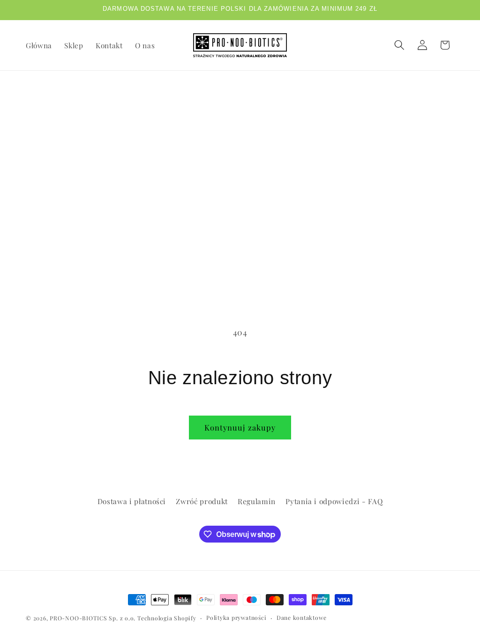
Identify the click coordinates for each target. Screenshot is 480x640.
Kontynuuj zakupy (240, 427)
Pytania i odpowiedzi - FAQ (333, 501)
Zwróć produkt (202, 501)
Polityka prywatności (236, 617)
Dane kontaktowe (302, 617)
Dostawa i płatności (132, 501)
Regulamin (257, 501)
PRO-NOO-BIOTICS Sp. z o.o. (93, 618)
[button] (399, 45)
